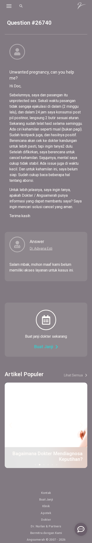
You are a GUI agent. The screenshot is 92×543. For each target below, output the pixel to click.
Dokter (46, 519)
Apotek (46, 513)
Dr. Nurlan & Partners (46, 526)
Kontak (46, 493)
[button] (9, 6)
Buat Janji (46, 499)
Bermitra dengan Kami (46, 533)
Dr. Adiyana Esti (41, 248)
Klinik (46, 506)
